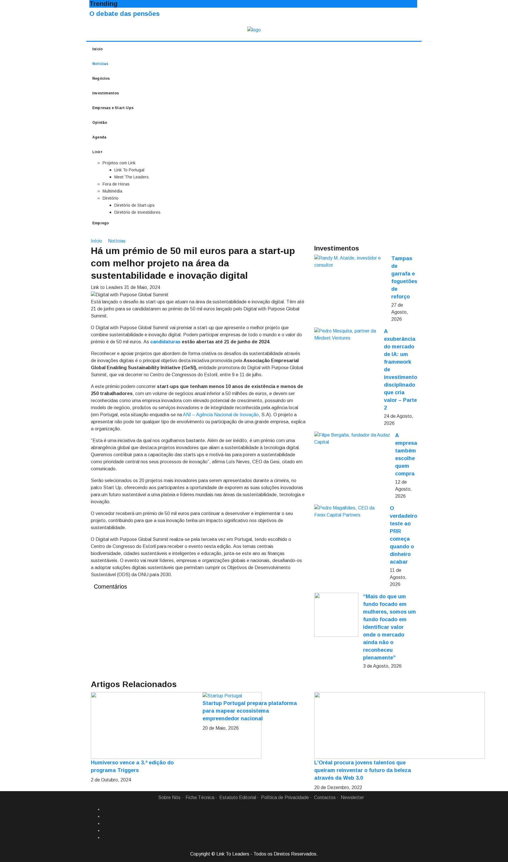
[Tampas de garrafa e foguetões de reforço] (350, 262)
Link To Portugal (129, 170)
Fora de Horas (116, 184)
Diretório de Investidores (137, 212)
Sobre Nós (169, 797)
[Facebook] (105, 809)
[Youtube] (105, 837)
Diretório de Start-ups (134, 205)
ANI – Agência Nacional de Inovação (221, 414)
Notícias (100, 64)
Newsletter (352, 797)
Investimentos (105, 93)
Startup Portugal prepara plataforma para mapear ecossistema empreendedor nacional (250, 710)
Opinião (99, 123)
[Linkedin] (105, 816)
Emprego (100, 223)
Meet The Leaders (131, 177)
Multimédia (112, 191)
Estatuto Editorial (237, 797)
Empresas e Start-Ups (112, 108)
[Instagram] (105, 830)
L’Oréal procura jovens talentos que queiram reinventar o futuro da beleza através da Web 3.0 (362, 770)
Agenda (99, 137)
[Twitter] (105, 823)
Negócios (101, 78)
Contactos (325, 797)
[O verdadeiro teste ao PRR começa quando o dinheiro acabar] (349, 511)
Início (97, 49)
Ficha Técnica (200, 797)
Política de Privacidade (285, 797)
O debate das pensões (124, 13)
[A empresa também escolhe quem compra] (352, 439)
